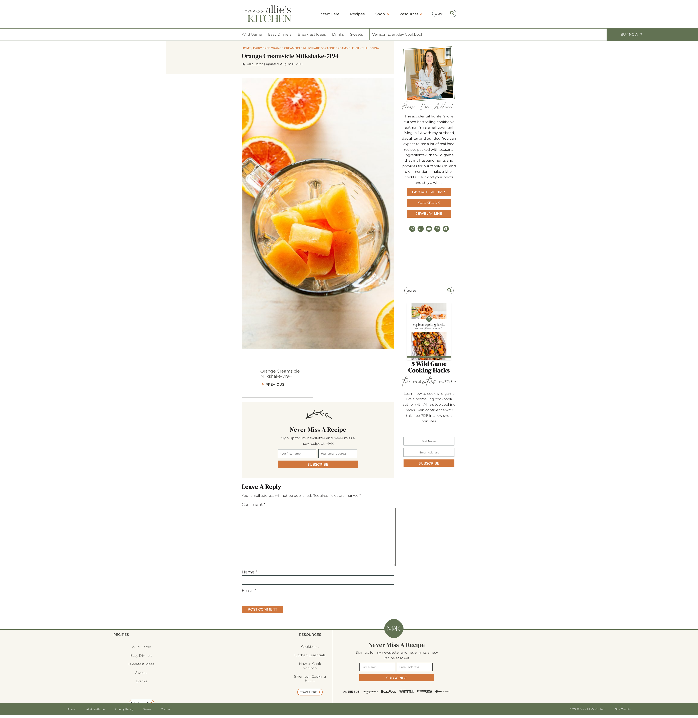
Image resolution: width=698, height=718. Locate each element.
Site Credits (623, 709)
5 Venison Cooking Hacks (310, 678)
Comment (253, 504)
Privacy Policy (124, 709)
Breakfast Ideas (312, 34)
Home (246, 48)
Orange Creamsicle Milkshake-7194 (280, 374)
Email (249, 590)
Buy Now (629, 34)
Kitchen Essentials (310, 655)
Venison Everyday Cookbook (397, 34)
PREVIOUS (274, 384)
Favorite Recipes (429, 192)
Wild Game (252, 34)
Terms (147, 709)
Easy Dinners (280, 34)
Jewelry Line (429, 213)
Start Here (308, 692)
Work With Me (95, 709)
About (71, 709)
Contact (166, 709)
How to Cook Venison (310, 666)
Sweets (356, 34)
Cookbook (429, 203)
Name (249, 572)
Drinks (338, 34)
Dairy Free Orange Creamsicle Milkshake (286, 48)
